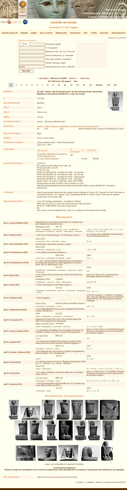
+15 (108, 85)
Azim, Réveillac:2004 (18, 244)
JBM (57, 356)
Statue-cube (42, 112)
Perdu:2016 (14, 373)
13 (78, 85)
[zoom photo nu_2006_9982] (95, 440)
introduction (75, 33)
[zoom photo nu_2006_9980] (65, 440)
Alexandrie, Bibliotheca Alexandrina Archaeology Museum (52, 155)
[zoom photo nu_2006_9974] (77, 419)
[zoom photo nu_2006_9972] (48, 419)
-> (72, 78)
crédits (94, 33)
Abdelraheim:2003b (18, 310)
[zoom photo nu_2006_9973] (63, 419)
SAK (57, 288)
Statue (39, 108)
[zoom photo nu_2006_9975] (91, 419)
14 (84, 85)
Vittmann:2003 (15, 298)
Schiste (40, 117)
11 (65, 85)
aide (85, 33)
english (33, 33)
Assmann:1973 (16, 320)
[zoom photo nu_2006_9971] (30, 419)
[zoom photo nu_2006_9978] (36, 440)
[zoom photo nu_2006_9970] (13, 419)
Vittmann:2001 (15, 384)
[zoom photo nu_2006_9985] (47, 460)
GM (57, 314)
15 (90, 85)
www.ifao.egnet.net (10, 33)
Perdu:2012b (15, 362)
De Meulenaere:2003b (19, 263)
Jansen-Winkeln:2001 (18, 223)
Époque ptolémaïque (46, 138)
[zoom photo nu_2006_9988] (107, 460)
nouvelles (104, 33)
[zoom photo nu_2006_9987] (89, 460)
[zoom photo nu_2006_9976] (109, 419)
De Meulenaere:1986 (18, 252)
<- (43, 78)
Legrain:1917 (15, 342)
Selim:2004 (14, 285)
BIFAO (58, 255)
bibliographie (61, 33)
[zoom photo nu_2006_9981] (80, 440)
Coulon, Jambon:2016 (18, 331)
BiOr (57, 267)
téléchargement (118, 33)
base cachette (46, 33)
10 (59, 85)
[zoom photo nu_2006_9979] (51, 440)
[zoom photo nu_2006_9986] (68, 460)
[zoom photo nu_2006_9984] (25, 460)
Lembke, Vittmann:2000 (19, 352)
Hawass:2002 (15, 235)
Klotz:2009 (14, 275)
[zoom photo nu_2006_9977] (21, 440)
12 (71, 85)
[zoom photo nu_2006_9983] (108, 440)
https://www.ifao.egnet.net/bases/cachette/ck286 (57, 477)
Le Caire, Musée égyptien (48, 159)
